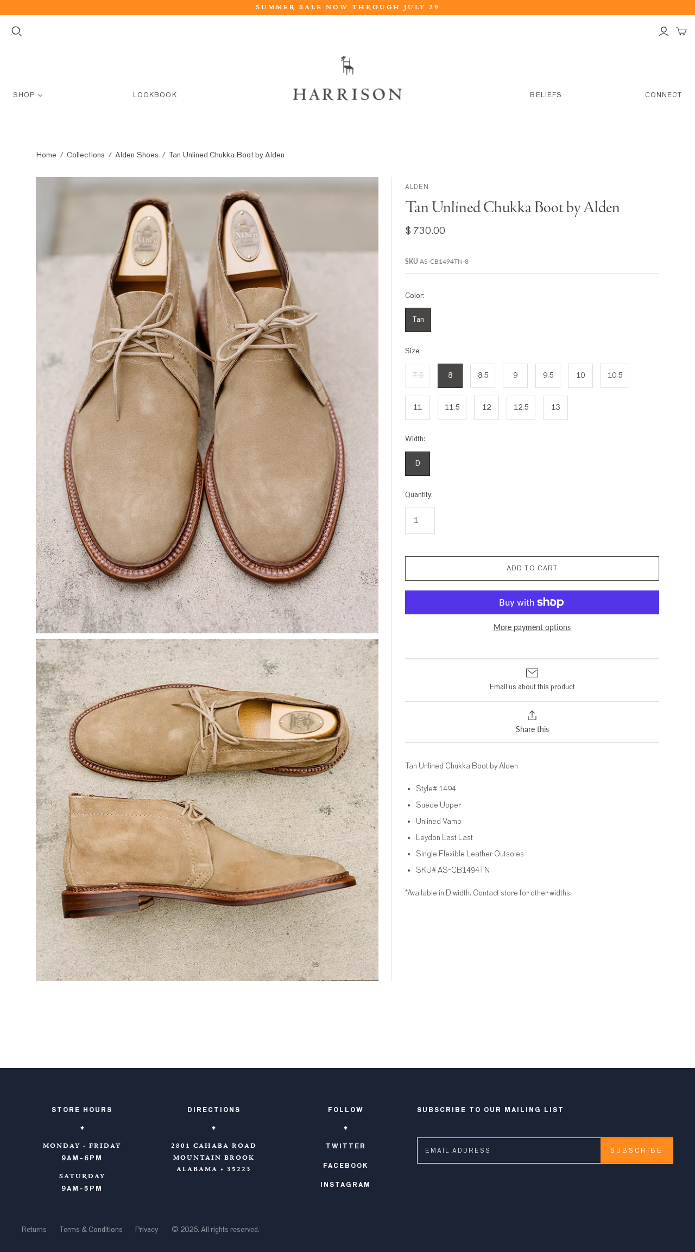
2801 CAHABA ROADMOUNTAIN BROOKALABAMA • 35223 (214, 1158)
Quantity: (419, 495)
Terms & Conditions (91, 1230)
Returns (34, 1230)
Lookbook (154, 95)
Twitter (346, 1146)
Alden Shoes (137, 155)
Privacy (146, 1230)
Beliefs (545, 95)
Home (46, 155)
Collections (86, 155)
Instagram (345, 1184)
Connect (663, 95)
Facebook (346, 1165)
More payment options (532, 627)
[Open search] (16, 31)
